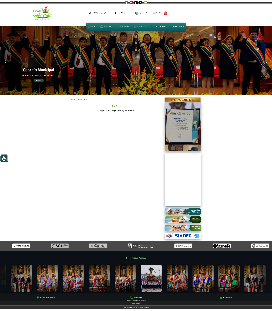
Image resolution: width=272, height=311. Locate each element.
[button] (183, 100)
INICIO (93, 26)
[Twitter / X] (140, 2)
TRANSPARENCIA (178, 26)
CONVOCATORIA (159, 26)
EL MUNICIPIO (124, 26)
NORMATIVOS (141, 26)
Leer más (41, 80)
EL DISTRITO (107, 26)
